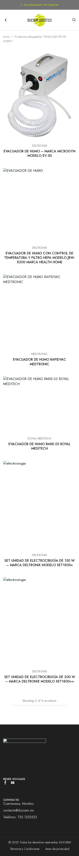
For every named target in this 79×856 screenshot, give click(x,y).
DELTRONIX (39, 146)
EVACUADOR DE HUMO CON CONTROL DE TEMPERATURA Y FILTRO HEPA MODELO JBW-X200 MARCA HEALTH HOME (39, 258)
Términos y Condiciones (24, 849)
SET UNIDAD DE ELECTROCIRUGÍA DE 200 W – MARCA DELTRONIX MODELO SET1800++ (39, 679)
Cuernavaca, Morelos (18, 803)
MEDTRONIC (39, 354)
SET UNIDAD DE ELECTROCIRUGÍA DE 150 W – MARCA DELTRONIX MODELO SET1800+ (39, 562)
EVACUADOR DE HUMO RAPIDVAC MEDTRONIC (39, 361)
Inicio (6, 37)
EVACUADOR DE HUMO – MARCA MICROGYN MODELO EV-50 (39, 153)
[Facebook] (5, 783)
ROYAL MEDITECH (39, 438)
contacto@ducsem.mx (18, 810)
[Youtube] (12, 783)
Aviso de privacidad (57, 849)
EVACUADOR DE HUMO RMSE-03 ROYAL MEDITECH (39, 446)
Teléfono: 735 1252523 (20, 817)
